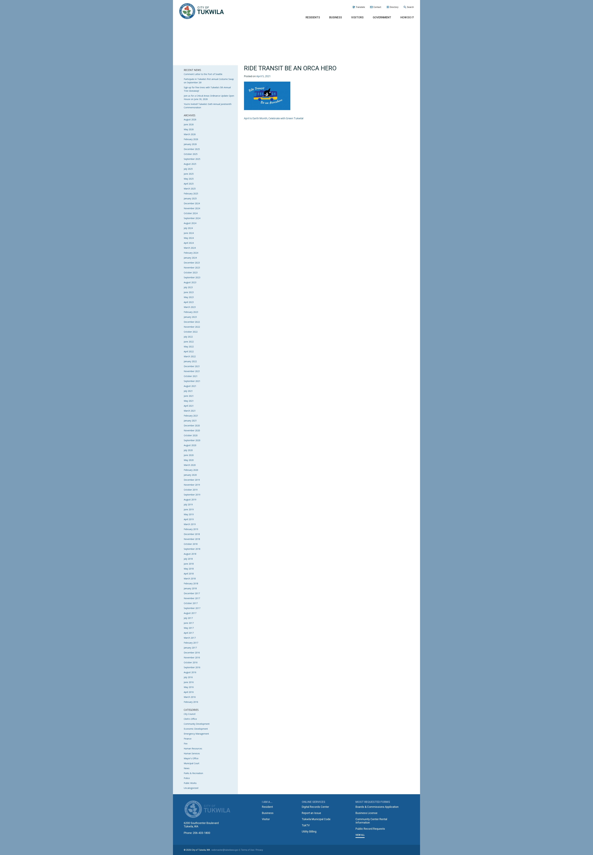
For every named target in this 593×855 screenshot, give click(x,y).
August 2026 (190, 119)
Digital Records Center (315, 806)
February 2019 (191, 529)
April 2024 (189, 242)
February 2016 (191, 701)
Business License (366, 813)
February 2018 (191, 583)
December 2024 (192, 203)
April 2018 (189, 573)
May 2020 (189, 460)
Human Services (192, 753)
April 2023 (189, 302)
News (186, 768)
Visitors (357, 17)
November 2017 (192, 598)
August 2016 (190, 672)
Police (187, 778)
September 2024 (192, 218)
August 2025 (190, 163)
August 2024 (190, 223)
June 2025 (189, 173)
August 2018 (190, 553)
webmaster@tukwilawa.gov (225, 850)
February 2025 (191, 193)
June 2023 (189, 292)
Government (382, 17)
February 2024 (191, 252)
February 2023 (191, 312)
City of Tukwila (201, 11)
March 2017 (190, 637)
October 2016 (191, 662)
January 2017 (190, 647)
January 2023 (190, 316)
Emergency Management (196, 733)
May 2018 (189, 568)
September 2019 (192, 494)
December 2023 (192, 262)
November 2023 (192, 267)
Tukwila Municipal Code (316, 819)
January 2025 (190, 198)
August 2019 (190, 499)
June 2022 (189, 341)
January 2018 (190, 588)
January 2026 (190, 144)
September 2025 (192, 158)
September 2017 (192, 608)
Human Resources (193, 748)
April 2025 (189, 183)
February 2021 (191, 415)
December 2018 (192, 534)
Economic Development (196, 728)
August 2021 (190, 386)
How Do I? (407, 17)
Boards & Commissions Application (377, 806)
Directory (394, 7)
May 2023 (189, 297)
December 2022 (192, 321)
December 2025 (192, 149)
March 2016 (190, 697)
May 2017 (189, 627)
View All (360, 835)
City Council (189, 713)
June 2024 (189, 233)
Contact (377, 7)
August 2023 (190, 282)
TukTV (306, 825)
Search (410, 7)
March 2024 (190, 247)
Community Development (197, 723)
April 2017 (189, 632)
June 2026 (189, 124)
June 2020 (189, 455)
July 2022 (188, 336)
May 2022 (189, 346)
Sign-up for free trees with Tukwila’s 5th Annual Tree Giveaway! (207, 89)
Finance (187, 738)
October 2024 (191, 213)
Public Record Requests (370, 828)
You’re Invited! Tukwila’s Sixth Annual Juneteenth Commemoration (207, 106)
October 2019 (191, 489)
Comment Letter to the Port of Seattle (203, 74)
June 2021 (189, 395)
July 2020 (188, 450)
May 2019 (189, 514)
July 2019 (188, 504)
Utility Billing (309, 831)
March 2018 (190, 578)
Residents (313, 17)
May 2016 (189, 687)
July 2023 (188, 287)
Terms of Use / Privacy (252, 850)
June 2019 (189, 509)
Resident (267, 806)
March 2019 (190, 524)
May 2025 (189, 178)
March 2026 (190, 134)
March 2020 (190, 465)
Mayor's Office (191, 758)
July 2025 (188, 168)
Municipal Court (191, 763)
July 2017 (188, 618)
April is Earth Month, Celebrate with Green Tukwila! (273, 118)
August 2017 (190, 613)
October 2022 (191, 331)
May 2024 (189, 237)
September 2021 (192, 381)
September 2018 (192, 548)
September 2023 (192, 277)
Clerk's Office (190, 718)
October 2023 (191, 272)
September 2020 (192, 440)
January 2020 (190, 474)
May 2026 (189, 129)
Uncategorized (191, 788)
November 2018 (192, 539)
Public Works (190, 783)
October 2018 (191, 543)
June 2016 (189, 682)
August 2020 (190, 445)
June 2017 (189, 622)
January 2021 (190, 420)
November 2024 (192, 208)
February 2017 (191, 642)
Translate (360, 7)
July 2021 (188, 390)
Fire (185, 743)
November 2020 (192, 430)
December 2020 (192, 425)
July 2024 (188, 228)
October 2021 (191, 376)
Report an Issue (311, 813)
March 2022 (190, 356)
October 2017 (191, 603)
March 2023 (190, 307)
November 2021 (192, 371)
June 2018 (189, 563)
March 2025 (190, 188)
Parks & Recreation (193, 773)
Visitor (266, 819)
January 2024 (190, 257)
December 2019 (192, 479)
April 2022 (189, 351)
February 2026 (191, 139)
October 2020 (191, 435)
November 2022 (192, 326)
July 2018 (188, 558)
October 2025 (191, 154)
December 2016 (192, 652)
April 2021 (189, 405)
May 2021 (189, 400)
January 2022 (190, 361)
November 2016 (192, 657)
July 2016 (188, 677)
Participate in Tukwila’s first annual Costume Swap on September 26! (209, 81)
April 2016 (189, 692)
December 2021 (192, 366)
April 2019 (189, 519)
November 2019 (192, 484)
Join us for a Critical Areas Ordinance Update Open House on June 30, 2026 (209, 97)
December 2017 (192, 593)
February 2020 (191, 469)
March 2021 (190, 410)
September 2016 (192, 667)
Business (335, 17)
